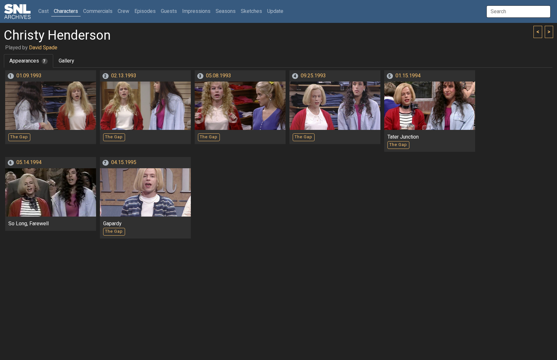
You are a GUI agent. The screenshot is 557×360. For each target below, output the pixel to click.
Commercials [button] (97, 11)
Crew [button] (123, 11)
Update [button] (275, 11)
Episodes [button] (145, 11)
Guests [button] (169, 11)
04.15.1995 (123, 162)
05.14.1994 (29, 162)
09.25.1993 (313, 76)
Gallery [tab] (66, 61)
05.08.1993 (218, 76)
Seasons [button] (226, 11)
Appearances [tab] (27, 61)
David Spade (43, 48)
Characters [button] (66, 11)
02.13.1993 (123, 76)
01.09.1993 (29, 76)
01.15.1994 (408, 76)
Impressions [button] (196, 11)
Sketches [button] (251, 11)
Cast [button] (44, 11)
